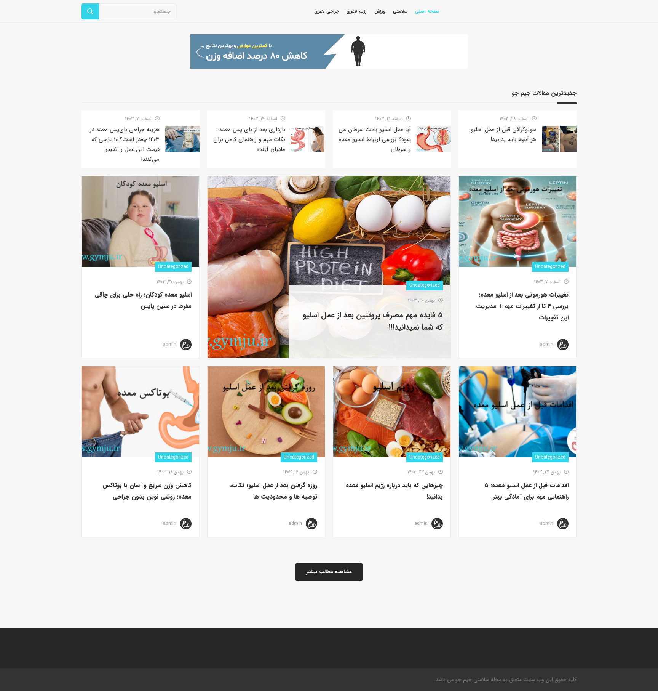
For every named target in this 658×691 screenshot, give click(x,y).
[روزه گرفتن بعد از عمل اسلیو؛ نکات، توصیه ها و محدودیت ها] (266, 411)
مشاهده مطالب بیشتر (329, 572)
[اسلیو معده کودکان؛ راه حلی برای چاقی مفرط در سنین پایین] (140, 221)
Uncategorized (550, 266)
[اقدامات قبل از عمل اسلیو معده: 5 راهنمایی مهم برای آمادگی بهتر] (517, 411)
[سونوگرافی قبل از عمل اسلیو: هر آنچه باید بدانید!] (559, 139)
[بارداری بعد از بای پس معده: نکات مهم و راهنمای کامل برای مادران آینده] (308, 139)
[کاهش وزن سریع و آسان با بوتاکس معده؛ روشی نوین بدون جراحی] (140, 411)
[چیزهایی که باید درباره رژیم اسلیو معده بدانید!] (391, 411)
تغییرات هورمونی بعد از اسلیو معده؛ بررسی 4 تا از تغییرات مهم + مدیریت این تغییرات (522, 306)
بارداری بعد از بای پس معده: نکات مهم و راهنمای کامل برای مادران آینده (249, 139)
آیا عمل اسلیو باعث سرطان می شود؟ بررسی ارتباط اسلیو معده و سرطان (375, 139)
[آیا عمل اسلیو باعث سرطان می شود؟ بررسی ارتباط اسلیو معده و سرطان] (434, 139)
